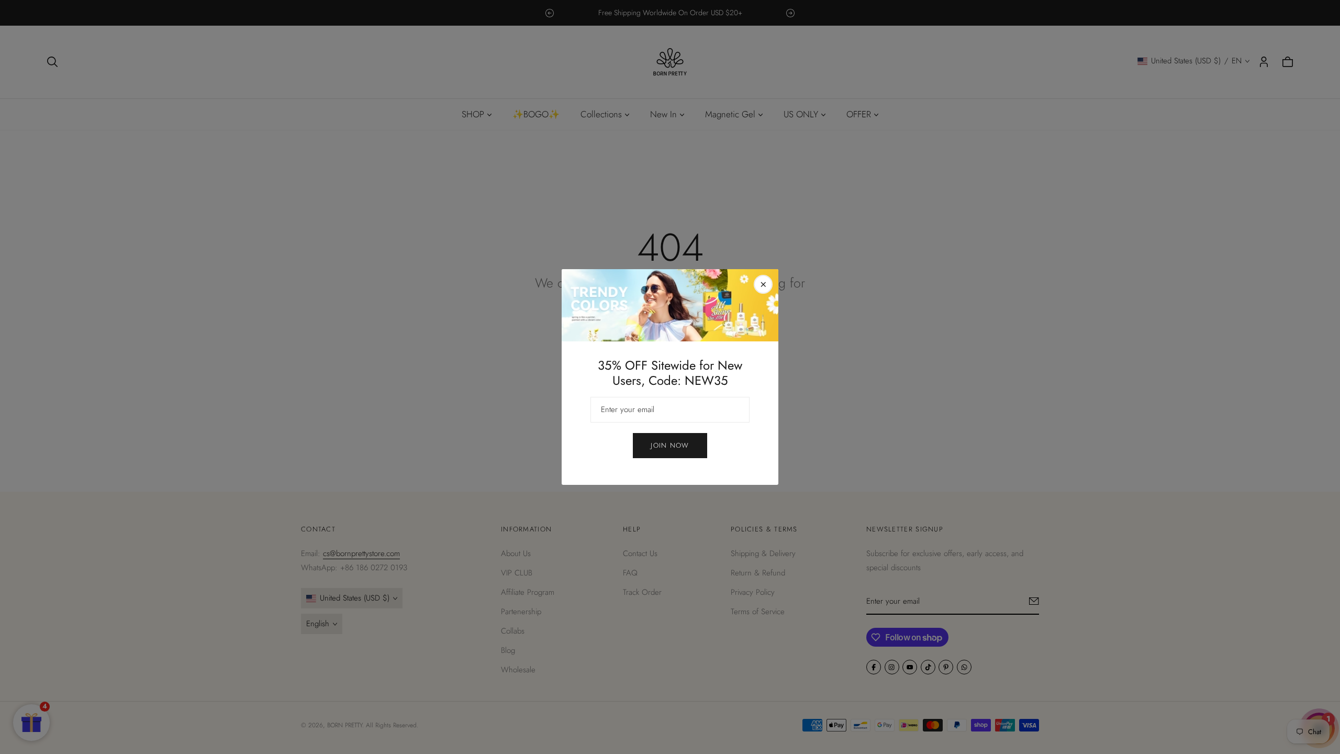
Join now (670, 445)
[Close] (763, 284)
